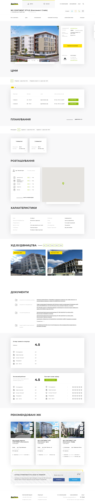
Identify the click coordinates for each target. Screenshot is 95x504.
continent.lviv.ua (73, 28)
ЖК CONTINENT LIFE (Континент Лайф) (69, 441)
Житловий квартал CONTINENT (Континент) (20, 441)
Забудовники (74, 494)
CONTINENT (73, 55)
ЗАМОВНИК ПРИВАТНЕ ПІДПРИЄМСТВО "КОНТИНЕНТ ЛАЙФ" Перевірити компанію (56, 318)
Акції (83, 494)
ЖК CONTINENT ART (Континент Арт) (44, 441)
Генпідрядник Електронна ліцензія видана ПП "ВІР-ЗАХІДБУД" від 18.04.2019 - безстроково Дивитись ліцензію (55, 316)
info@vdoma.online (26, 499)
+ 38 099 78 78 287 (27, 497)
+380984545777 (72, 30)
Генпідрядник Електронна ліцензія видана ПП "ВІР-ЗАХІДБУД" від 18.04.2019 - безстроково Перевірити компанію (55, 313)
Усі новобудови (61, 494)
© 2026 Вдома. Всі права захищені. (75, 499)
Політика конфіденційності (69, 497)
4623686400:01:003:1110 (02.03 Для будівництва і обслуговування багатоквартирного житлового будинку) (56, 325)
